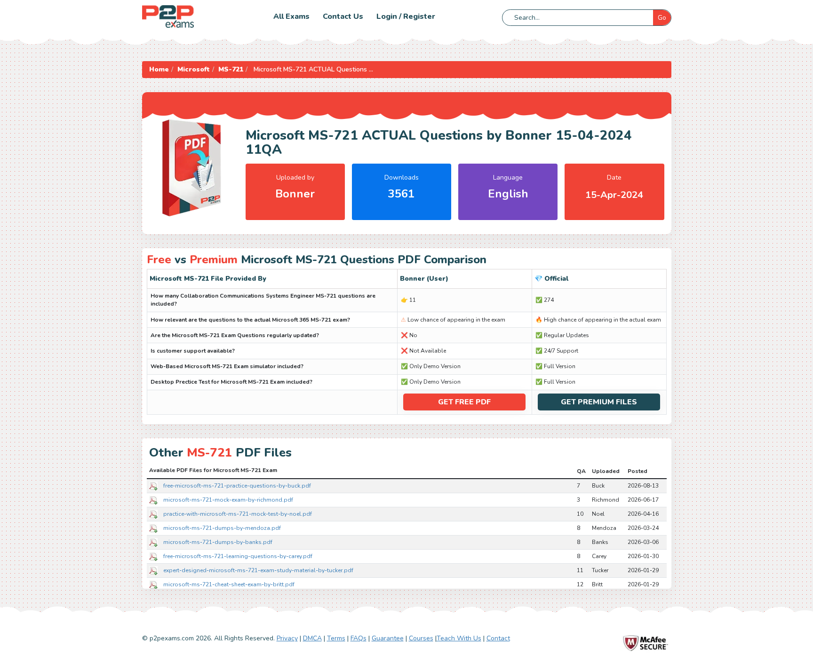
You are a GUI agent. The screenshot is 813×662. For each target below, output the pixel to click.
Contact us (343, 16)
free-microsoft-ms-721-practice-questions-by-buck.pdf (237, 485)
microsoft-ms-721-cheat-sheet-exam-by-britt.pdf (229, 584)
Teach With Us (459, 638)
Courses (421, 638)
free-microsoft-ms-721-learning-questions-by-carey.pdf (237, 556)
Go (662, 17)
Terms (336, 638)
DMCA (312, 638)
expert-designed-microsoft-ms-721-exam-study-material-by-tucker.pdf (258, 570)
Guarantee (388, 638)
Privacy (287, 638)
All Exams (291, 16)
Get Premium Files (599, 402)
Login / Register (405, 16)
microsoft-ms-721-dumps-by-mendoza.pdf (222, 528)
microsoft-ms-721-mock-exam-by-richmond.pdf (228, 500)
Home (159, 69)
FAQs (359, 638)
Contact (498, 638)
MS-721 (230, 69)
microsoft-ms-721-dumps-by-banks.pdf (217, 542)
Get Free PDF (464, 402)
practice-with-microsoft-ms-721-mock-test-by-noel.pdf (237, 514)
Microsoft (193, 69)
